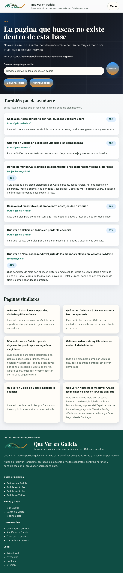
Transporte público (17, 536)
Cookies (11, 561)
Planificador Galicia (17, 532)
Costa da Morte (15, 511)
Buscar (112, 68)
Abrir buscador (41, 82)
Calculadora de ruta (17, 528)
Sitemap (11, 564)
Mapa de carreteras (17, 540)
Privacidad (12, 556)
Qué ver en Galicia (16, 483)
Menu (113, 6)
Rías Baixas (12, 507)
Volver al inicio (15, 82)
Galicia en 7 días (15, 495)
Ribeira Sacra (13, 515)
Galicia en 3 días (15, 487)
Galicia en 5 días (15, 491)
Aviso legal (12, 553)
